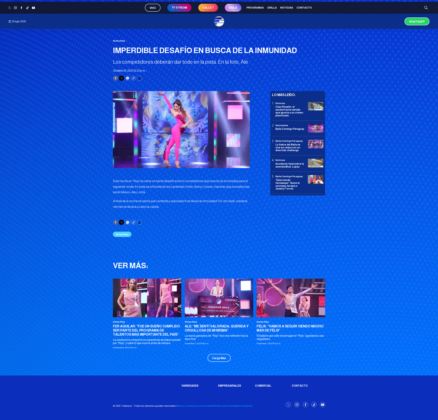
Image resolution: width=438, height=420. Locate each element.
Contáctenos (246, 405)
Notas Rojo (119, 41)
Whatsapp (417, 21)
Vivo (153, 8)
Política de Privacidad (226, 405)
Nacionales (281, 125)
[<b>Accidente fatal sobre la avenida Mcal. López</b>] (315, 163)
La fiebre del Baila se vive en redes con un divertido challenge (287, 147)
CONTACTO (304, 7)
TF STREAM (179, 7)
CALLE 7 (208, 7)
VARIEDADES (189, 385)
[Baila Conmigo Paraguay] (315, 128)
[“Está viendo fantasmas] (315, 179)
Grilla (272, 7)
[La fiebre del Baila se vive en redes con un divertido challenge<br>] (315, 144)
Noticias (286, 7)
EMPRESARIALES (229, 385)
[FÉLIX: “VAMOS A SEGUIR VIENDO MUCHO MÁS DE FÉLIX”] (291, 298)
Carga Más (219, 358)
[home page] (219, 21)
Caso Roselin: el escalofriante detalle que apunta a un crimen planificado (289, 111)
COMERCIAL (263, 385)
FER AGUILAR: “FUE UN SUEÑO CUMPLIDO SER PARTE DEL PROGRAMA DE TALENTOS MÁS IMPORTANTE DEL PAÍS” (146, 330)
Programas (255, 7)
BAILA (233, 7)
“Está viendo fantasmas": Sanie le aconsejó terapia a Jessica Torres (287, 184)
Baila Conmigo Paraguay (289, 129)
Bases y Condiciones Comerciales (195, 405)
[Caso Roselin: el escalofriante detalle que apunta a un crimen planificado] (315, 106)
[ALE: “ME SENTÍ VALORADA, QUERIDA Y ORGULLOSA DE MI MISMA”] (219, 298)
